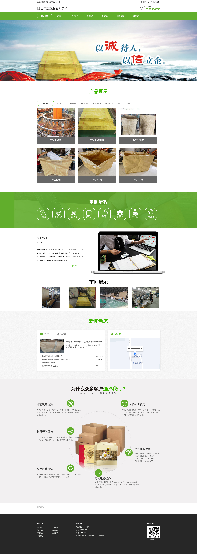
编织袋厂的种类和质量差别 (50, 366)
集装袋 (119, 103)
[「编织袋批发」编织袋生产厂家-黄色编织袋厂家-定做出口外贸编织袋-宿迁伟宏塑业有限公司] (52, 9)
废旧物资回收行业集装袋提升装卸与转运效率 (56, 359)
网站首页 (44, 16)
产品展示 (75, 16)
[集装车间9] (114, 297)
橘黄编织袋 (97, 103)
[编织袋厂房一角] (51, 297)
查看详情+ (75, 266)
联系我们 (156, 2)
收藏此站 (146, 2)
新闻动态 (90, 16)
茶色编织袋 (109, 103)
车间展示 (120, 16)
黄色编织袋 (60, 103)
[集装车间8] (145, 297)
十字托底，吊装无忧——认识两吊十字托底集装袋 (84, 342)
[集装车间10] (82, 297)
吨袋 (128, 103)
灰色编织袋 (85, 103)
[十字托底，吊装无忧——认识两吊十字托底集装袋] (52, 346)
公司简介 (59, 16)
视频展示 (135, 16)
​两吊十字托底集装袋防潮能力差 (52, 356)
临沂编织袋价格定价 (48, 362)
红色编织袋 (72, 103)
